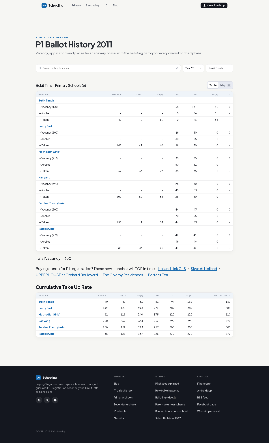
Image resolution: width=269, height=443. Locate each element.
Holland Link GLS (172, 268)
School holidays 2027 (168, 418)
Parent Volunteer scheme (170, 404)
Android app (204, 390)
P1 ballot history (123, 390)
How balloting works (167, 390)
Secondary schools (125, 404)
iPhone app (204, 383)
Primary (76, 5)
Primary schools (123, 397)
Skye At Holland (204, 268)
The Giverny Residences (123, 274)
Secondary (92, 5)
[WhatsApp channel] (55, 400)
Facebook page (206, 404)
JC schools (120, 411)
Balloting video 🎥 (165, 397)
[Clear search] (176, 68)
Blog (115, 5)
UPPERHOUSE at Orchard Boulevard (67, 274)
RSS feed (202, 397)
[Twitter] (47, 400)
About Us (119, 418)
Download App (216, 5)
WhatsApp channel (208, 411)
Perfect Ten (158, 274)
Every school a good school (171, 411)
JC (106, 5)
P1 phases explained (167, 383)
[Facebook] (39, 400)
